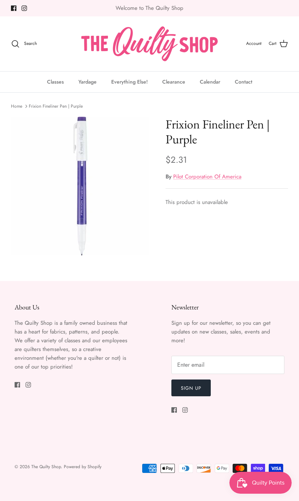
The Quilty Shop (46, 466)
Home (16, 106)
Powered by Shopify (82, 466)
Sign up (191, 388)
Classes (55, 81)
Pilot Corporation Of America (207, 177)
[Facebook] (13, 8)
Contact (243, 81)
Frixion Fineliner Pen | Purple (56, 106)
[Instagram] (24, 8)
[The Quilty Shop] (149, 44)
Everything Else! (129, 81)
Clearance (173, 81)
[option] (80, 186)
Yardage (87, 81)
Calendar (210, 81)
